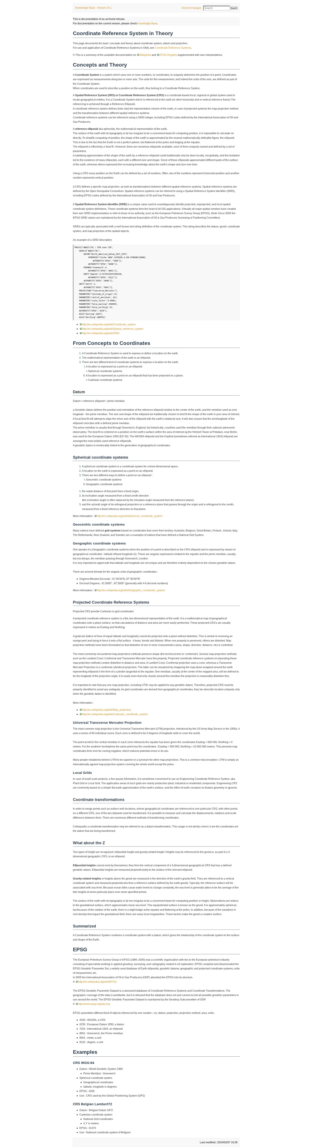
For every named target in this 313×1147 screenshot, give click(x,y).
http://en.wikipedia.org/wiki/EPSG (97, 981)
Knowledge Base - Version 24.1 (93, 7)
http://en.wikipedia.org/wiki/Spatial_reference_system (112, 328)
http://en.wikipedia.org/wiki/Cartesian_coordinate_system (115, 714)
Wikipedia (145, 55)
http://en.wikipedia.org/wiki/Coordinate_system (109, 324)
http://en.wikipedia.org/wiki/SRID (100, 333)
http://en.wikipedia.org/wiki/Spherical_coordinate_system (129, 516)
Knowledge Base (147, 23)
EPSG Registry (168, 55)
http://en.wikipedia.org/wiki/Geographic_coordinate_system (131, 590)
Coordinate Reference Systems (173, 47)
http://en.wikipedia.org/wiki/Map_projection (106, 709)
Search (234, 8)
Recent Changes (191, 8)
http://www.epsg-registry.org (94, 1004)
